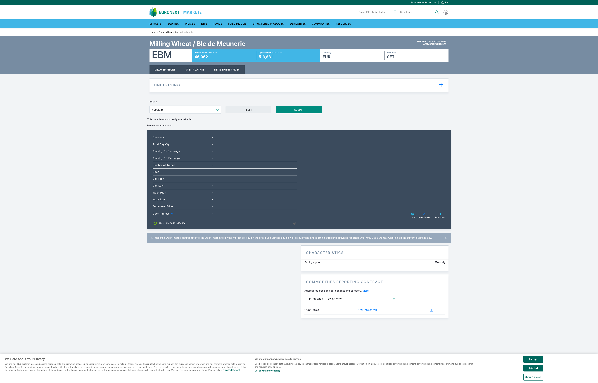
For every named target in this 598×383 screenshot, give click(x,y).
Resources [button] (343, 23)
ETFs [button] (204, 23)
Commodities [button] (321, 23)
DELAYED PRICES (164, 69)
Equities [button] (173, 23)
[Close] (446, 238)
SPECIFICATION (194, 69)
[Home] (176, 12)
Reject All (533, 368)
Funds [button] (218, 23)
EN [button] (446, 2)
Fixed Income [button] (237, 23)
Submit (299, 110)
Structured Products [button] (268, 23)
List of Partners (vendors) (267, 370)
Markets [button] (155, 23)
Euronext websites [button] (422, 2)
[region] (299, 368)
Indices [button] (190, 23)
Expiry (153, 101)
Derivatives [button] (298, 23)
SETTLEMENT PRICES (227, 69)
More (366, 290)
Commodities (165, 32)
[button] (172, 214)
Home (152, 32)
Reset (248, 110)
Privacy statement (231, 370)
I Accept (533, 359)
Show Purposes (533, 377)
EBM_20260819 (367, 310)
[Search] (395, 12)
